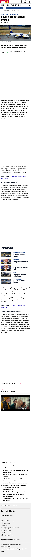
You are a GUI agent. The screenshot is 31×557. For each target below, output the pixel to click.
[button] (15, 403)
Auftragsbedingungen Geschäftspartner (11, 545)
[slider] (8, 409)
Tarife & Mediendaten (6, 546)
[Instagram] (6, 511)
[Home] (1, 10)
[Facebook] (2, 511)
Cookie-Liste (4, 525)
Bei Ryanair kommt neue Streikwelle (13, 177)
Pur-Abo (3, 532)
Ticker (2, 5)
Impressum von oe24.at (7, 534)
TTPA (2, 551)
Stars (12, 5)
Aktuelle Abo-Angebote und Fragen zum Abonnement (14, 548)
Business (4, 8)
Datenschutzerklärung (6, 524)
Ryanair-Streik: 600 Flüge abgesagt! (13, 306)
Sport (7, 5)
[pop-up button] (25, 409)
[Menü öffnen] (29, 5)
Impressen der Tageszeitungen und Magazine (12, 550)
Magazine (18, 5)
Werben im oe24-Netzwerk (7, 529)
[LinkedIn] (14, 511)
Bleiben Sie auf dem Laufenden (9, 506)
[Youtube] (10, 511)
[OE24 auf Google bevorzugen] (24, 52)
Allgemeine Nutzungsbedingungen (9, 522)
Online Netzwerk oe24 (6, 515)
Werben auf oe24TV (6, 531)
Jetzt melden (22, 383)
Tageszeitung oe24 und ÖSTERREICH (10, 539)
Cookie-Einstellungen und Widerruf (10, 527)
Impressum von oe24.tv (7, 536)
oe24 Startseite (5, 520)
